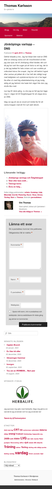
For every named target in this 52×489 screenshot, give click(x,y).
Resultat (34, 30)
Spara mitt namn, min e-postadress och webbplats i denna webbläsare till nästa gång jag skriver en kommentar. (26, 315)
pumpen (7, 443)
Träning (9, 446)
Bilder (25, 30)
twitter (18, 447)
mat (28, 439)
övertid (14, 195)
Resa (34, 195)
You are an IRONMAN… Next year (21, 370)
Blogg (7, 30)
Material (20, 35)
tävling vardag (9, 454)
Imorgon (10, 364)
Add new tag (8, 430)
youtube (37, 454)
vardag (21, 453)
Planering (22, 195)
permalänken (36, 197)
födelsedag (28, 434)
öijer (41, 454)
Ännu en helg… (15, 186)
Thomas (28, 53)
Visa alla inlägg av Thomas (30, 211)
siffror (22, 443)
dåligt (6, 434)
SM (35, 443)
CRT (16, 430)
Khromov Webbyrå (31, 480)
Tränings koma (14, 183)
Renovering (15, 443)
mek (31, 439)
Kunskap (34, 192)
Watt (12, 197)
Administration (19, 480)
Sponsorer (8, 35)
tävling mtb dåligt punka (37, 447)
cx (21, 430)
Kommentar (16, 245)
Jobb (6, 438)
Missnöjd (7, 195)
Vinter (31, 454)
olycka (36, 439)
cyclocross (27, 430)
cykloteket (35, 430)
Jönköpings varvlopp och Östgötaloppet (25, 177)
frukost (19, 433)
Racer (29, 195)
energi (12, 433)
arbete (27, 192)
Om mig (16, 30)
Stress (40, 195)
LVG (24, 438)
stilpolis (39, 443)
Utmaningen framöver (16, 357)
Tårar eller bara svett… (18, 180)
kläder (17, 438)
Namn (14, 279)
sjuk (26, 442)
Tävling (7, 197)
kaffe (11, 439)
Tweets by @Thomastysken (15, 418)
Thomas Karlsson (18, 5)
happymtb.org (37, 434)
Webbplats (15, 305)
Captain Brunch (13, 344)
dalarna (43, 429)
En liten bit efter (13, 351)
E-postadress (17, 292)
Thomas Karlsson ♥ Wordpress (26, 476)
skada (31, 443)
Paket (41, 439)
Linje (40, 192)
